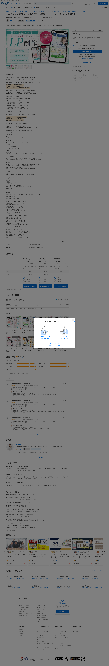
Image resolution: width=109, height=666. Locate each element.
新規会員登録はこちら (54, 345)
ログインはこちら (54, 343)
